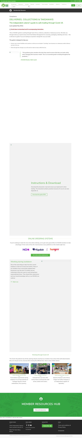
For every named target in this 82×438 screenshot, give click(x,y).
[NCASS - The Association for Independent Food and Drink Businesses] (5, 5)
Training (26, 4)
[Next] (71, 376)
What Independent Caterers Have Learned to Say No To (16, 426)
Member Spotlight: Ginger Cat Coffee (62, 375)
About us (57, 4)
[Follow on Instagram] (28, 425)
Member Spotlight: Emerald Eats (40, 375)
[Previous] (9, 376)
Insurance (38, 4)
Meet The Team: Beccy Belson (14, 430)
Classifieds (51, 4)
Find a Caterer (45, 4)
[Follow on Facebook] (26, 425)
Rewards (32, 4)
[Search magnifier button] (29, 6)
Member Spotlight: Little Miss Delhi (19, 375)
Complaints (61, 430)
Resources (20, 4)
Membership (13, 4)
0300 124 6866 (77, 1)
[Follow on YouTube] (31, 425)
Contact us (64, 4)
